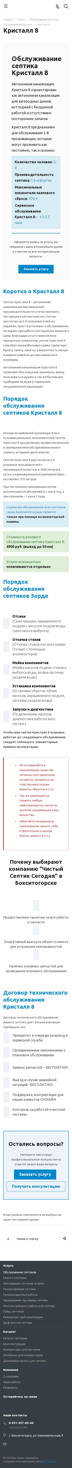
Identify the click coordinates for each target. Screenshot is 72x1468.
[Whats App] (7, 1406)
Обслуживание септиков (19, 1272)
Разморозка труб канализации (23, 1317)
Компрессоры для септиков (21, 1349)
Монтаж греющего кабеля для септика (29, 1306)
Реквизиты (10, 1387)
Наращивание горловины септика (25, 1300)
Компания (10, 1369)
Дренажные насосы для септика (24, 1360)
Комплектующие (14, 1344)
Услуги (8, 1265)
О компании (11, 1376)
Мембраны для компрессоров (23, 1355)
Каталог (9, 1331)
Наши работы (12, 1382)
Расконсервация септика (19, 1289)
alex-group (49, 1461)
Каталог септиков (15, 1338)
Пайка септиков (13, 1311)
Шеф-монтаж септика (17, 1322)
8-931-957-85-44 (21, 1423)
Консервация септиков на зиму (23, 1283)
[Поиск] (66, 7)
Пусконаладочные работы (20, 1294)
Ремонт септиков (14, 1277)
